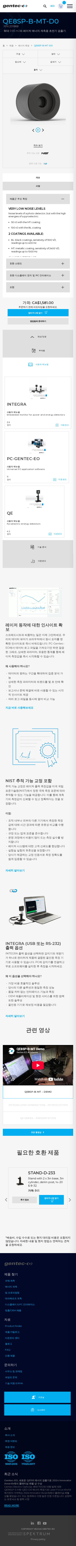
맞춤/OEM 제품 (13, 1310)
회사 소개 (10, 1435)
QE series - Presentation (38, 1118)
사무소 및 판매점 (13, 1371)
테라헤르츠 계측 (13, 1298)
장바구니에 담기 (35, 313)
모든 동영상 (36, 1132)
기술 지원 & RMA (14, 1383)
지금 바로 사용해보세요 (19, 707)
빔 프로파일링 (12, 1292)
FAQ (7, 1349)
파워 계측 (10, 1280)
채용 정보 (10, 1447)
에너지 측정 (23, 45)
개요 (38, 177)
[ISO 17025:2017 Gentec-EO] (28, 1458)
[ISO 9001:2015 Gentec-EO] (11, 1458)
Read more (11, 1505)
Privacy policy (38, 1539)
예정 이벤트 (11, 1441)
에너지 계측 (11, 1286)
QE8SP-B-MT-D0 (43, 45)
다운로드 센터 (12, 1338)
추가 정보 (25, 1199)
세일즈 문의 (11, 1377)
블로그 (8, 1343)
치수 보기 (38, 145)
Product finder (13, 1326)
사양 (38, 186)
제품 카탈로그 (12, 1332)
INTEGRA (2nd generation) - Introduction (38, 1104)
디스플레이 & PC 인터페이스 (20, 1304)
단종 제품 (10, 1355)
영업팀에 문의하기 (38, 321)
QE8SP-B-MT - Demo (38, 1091)
